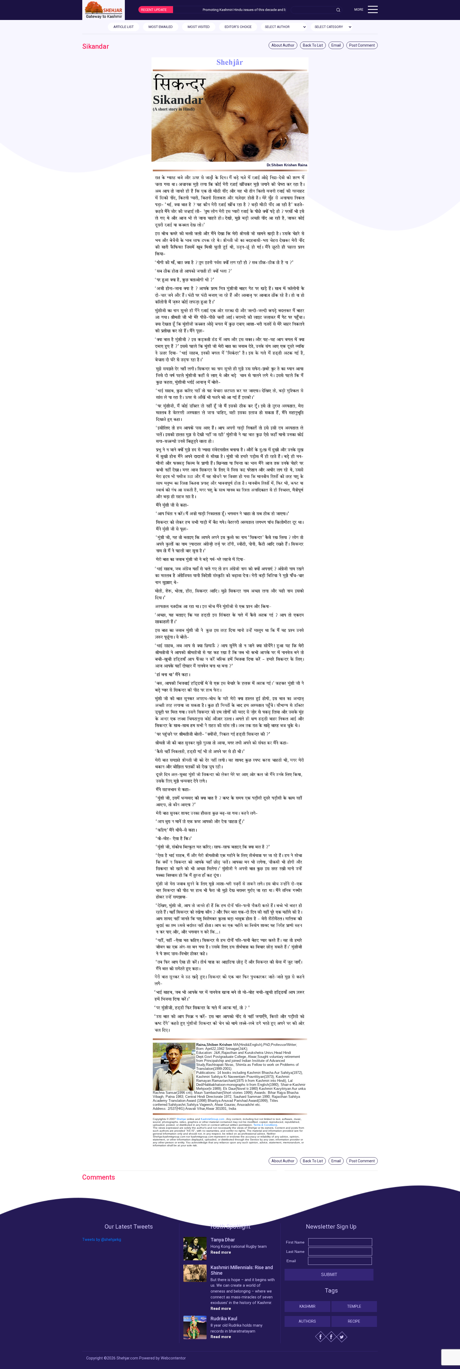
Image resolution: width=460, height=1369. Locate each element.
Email (336, 45)
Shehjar (181, 1119)
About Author (283, 45)
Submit (329, 1274)
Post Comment (362, 45)
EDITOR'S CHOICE (238, 27)
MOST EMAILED (161, 27)
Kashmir (307, 1306)
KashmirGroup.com (212, 1119)
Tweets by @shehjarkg (101, 1239)
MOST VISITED (199, 27)
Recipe (354, 1321)
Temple (354, 1306)
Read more (221, 1252)
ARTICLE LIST (123, 27)
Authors (307, 1321)
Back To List (313, 45)
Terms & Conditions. (265, 1124)
